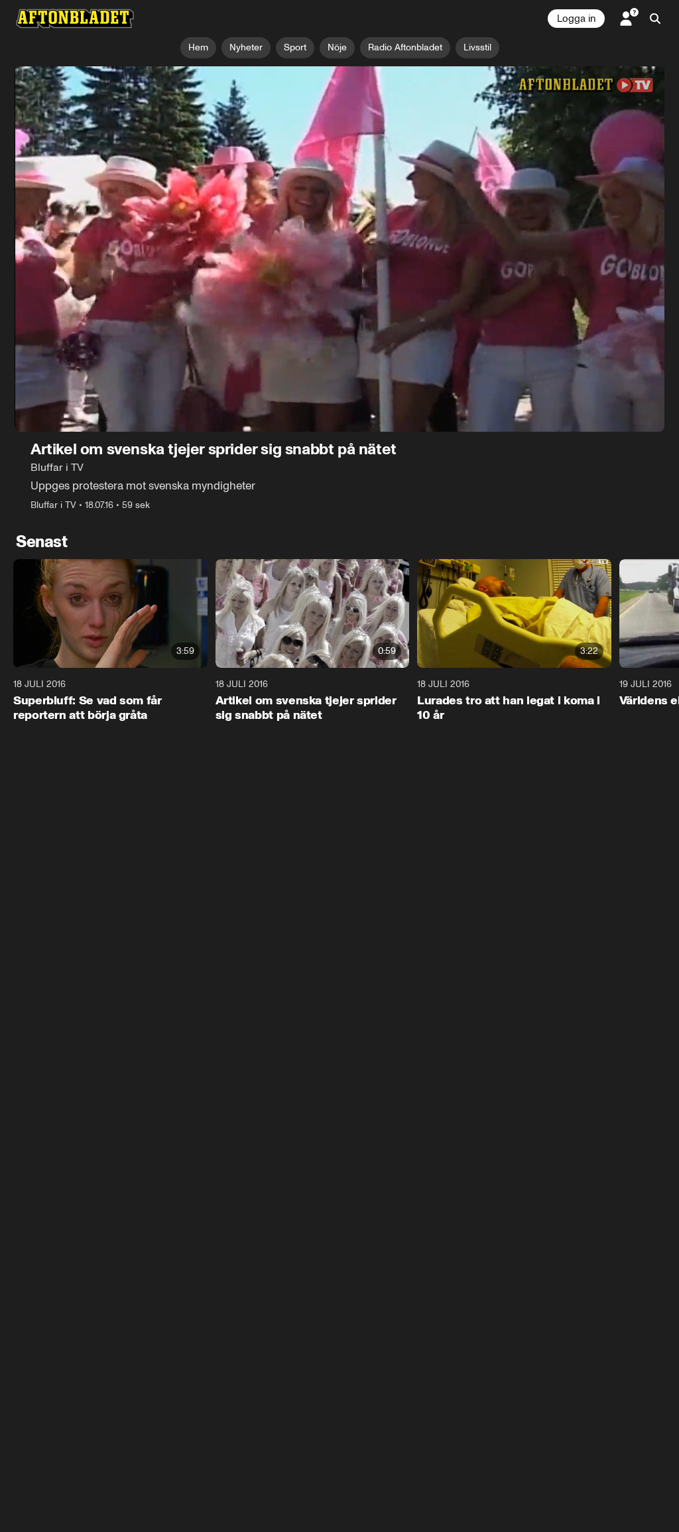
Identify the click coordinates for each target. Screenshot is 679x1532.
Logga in (576, 19)
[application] (339, 249)
